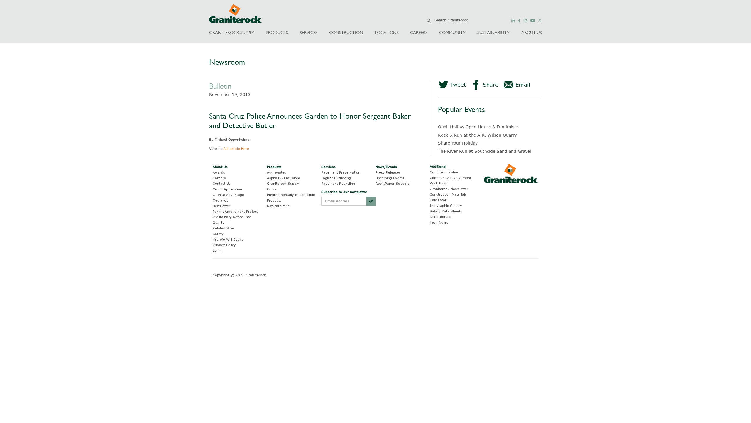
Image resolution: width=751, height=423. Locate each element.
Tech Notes (439, 222)
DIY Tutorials (440, 217)
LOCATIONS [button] (387, 32)
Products (274, 167)
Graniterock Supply (283, 183)
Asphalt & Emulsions (284, 178)
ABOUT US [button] (531, 32)
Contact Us (222, 183)
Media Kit (220, 200)
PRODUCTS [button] (277, 32)
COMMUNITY (452, 32)
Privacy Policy (224, 245)
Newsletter (221, 206)
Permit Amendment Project (235, 211)
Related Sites (224, 228)
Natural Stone (278, 206)
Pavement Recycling (338, 183)
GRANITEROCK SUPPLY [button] (231, 32)
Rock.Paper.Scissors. (393, 183)
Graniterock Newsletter (449, 189)
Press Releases (388, 172)
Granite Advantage (228, 195)
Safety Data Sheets (446, 211)
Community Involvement (450, 177)
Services (328, 167)
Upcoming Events (390, 178)
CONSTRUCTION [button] (346, 32)
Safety (218, 234)
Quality (218, 222)
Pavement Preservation (340, 172)
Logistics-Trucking (336, 178)
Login (217, 250)
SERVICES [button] (308, 32)
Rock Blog (438, 183)
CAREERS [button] (418, 32)
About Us (220, 167)
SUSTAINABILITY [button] (493, 32)
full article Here (236, 148)
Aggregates (276, 172)
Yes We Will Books (228, 239)
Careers (219, 178)
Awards (219, 172)
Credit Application (227, 189)
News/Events (386, 167)
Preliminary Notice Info (232, 217)
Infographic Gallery (446, 205)
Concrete (274, 189)
